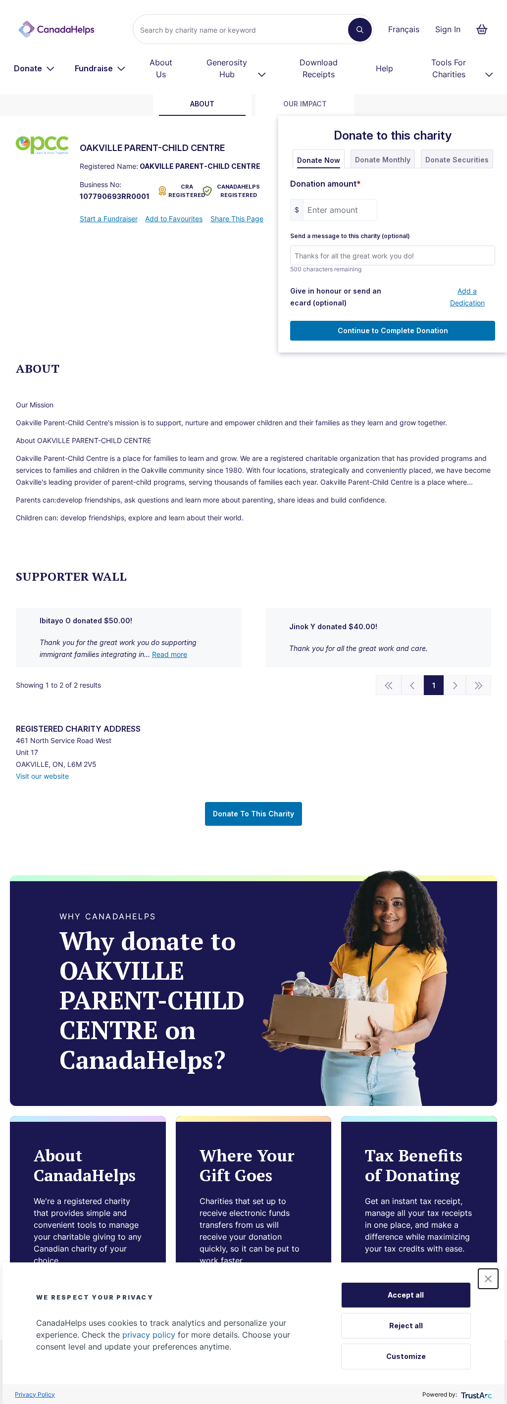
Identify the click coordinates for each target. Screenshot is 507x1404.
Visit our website (42, 776)
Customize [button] (406, 1356)
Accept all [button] (406, 1295)
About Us (161, 68)
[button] (488, 1279)
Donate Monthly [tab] (382, 159)
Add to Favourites (174, 218)
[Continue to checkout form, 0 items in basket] (485, 29)
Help (384, 68)
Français (403, 29)
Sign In (447, 29)
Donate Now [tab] (318, 160)
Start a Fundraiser (109, 218)
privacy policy (148, 1335)
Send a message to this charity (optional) (350, 236)
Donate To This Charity (253, 813)
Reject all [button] (406, 1325)
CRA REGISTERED (183, 191)
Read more (169, 654)
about (202, 104)
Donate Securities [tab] (457, 159)
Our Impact (305, 104)
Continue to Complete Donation (393, 330)
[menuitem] (34, 68)
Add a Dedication (467, 297)
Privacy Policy (35, 1394)
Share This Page (236, 218)
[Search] (360, 30)
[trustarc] (475, 1394)
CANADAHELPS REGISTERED (238, 191)
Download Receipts (319, 68)
